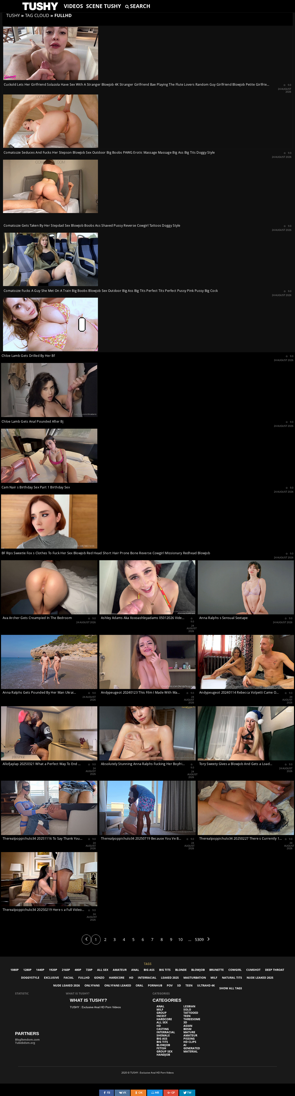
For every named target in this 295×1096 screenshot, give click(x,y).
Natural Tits (232, 977)
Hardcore (116, 977)
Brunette (216, 970)
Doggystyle (30, 977)
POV (170, 985)
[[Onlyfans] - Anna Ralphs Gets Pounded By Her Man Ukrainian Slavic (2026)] (49, 662)
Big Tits (165, 970)
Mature (189, 1032)
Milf (214, 977)
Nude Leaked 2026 (66, 985)
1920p (53, 970)
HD (131, 977)
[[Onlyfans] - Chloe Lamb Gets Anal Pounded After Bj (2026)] (49, 390)
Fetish (161, 1048)
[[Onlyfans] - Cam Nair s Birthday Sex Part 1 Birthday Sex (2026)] (49, 456)
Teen (188, 985)
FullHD (84, 977)
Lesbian (189, 1006)
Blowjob (198, 970)
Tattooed (190, 1012)
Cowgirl (235, 970)
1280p (27, 970)
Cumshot (253, 970)
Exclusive (51, 977)
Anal (135, 970)
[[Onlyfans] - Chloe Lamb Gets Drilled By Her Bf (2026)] (50, 324)
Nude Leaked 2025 (260, 977)
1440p (40, 970)
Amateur (120, 970)
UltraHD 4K (206, 985)
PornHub (155, 985)
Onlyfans (92, 985)
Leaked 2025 (170, 977)
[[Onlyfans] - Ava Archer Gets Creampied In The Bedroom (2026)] (49, 587)
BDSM (187, 1029)
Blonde (181, 970)
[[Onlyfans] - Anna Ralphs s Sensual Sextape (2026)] (246, 587)
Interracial (147, 977)
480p (78, 970)
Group (162, 1012)
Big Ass (149, 970)
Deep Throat (274, 970)
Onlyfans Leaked (117, 985)
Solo (187, 1009)
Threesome (191, 1019)
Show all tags (230, 988)
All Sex (102, 970)
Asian (187, 1025)
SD (179, 985)
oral (139, 985)
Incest (161, 1016)
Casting (163, 1029)
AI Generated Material (191, 1048)
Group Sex (164, 1051)
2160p (66, 970)
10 (180, 939)
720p (89, 970)
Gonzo (99, 977)
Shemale (163, 1035)
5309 (199, 939)
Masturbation (194, 977)
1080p (14, 970)
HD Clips (189, 1041)
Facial (69, 977)
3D (185, 1022)
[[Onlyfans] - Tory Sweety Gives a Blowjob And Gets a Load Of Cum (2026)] (246, 733)
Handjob (163, 1054)
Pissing (189, 1038)
